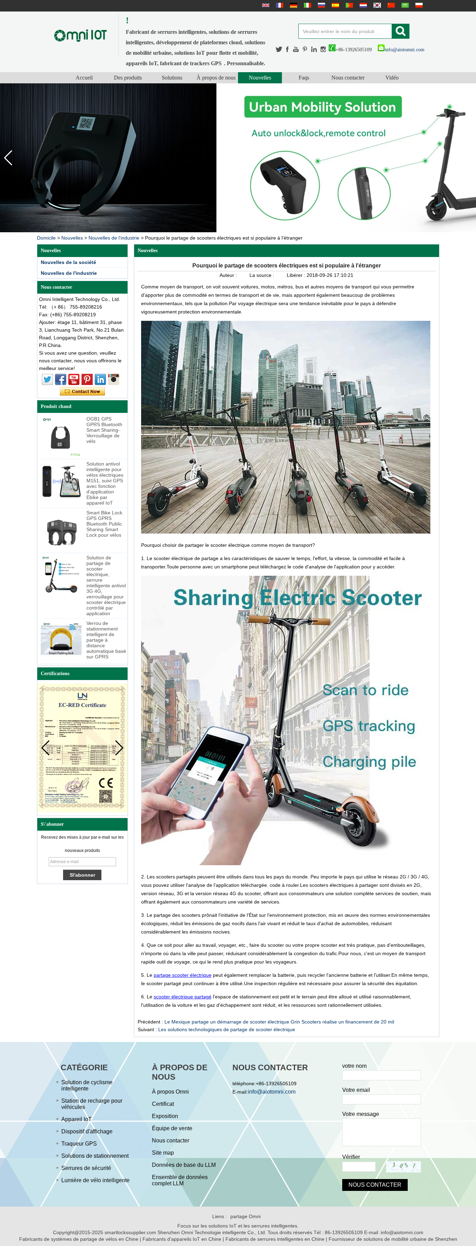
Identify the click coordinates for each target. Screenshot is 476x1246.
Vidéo (392, 78)
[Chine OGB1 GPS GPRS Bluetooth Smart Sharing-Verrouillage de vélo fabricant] (61, 436)
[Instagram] (323, 49)
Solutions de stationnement (95, 1156)
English (264, 5)
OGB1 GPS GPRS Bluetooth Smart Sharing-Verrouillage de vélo (104, 430)
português (348, 5)
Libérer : (297, 275)
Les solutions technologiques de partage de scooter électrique (226, 1029)
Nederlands (362, 5)
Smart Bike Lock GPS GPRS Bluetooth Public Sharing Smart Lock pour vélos (104, 524)
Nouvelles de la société (68, 262)
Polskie (418, 5)
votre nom (354, 1066)
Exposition (165, 1116)
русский (320, 5)
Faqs (304, 78)
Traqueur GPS (79, 1144)
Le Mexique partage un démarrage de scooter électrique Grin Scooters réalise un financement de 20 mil (279, 1022)
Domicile (46, 238)
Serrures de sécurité (86, 1168)
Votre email (356, 1090)
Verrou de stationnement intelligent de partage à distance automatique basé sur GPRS (106, 639)
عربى (404, 5)
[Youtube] (296, 49)
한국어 (376, 5)
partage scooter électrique (183, 975)
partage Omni (245, 1216)
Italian (306, 5)
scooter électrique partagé (183, 996)
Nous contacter (347, 78)
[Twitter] (279, 49)
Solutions (172, 78)
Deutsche (292, 5)
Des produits (128, 78)
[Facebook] (288, 49)
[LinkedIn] (314, 49)
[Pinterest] (305, 49)
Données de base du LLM (184, 1165)
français (278, 5)
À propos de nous (216, 78)
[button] (468, 158)
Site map (163, 1153)
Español (334, 5)
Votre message (360, 1114)
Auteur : (229, 275)
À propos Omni (170, 1092)
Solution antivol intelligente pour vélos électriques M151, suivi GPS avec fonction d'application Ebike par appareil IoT (104, 483)
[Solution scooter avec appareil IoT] (238, 157)
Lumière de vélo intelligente (95, 1180)
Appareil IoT (76, 1119)
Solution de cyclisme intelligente (87, 1085)
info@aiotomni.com (404, 49)
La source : (262, 275)
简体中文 (390, 5)
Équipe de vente (172, 1128)
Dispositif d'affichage (87, 1131)
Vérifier (351, 1157)
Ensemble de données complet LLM (180, 1180)
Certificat (163, 1104)
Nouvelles (260, 78)
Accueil (84, 78)
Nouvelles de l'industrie (114, 238)
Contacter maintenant (82, 391)
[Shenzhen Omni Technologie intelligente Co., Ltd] (80, 35)
